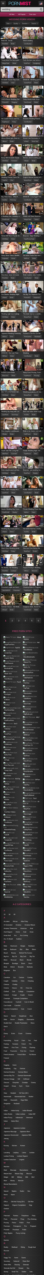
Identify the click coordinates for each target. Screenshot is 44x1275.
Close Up (29, 988)
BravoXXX (27, 819)
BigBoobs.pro (28, 714)
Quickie (6, 1240)
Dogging (14, 102)
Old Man (31, 1201)
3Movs (4, 141)
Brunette (21, 967)
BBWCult (27, 735)
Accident (6, 921)
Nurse (6, 1194)
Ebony (6, 1033)
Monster (34, 571)
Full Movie (32, 1054)
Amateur (18, 925)
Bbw (27, 949)
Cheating (31, 981)
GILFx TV (27, 667)
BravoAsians (8, 855)
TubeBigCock (28, 824)
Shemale (26, 1265)
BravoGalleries (28, 790)
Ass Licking (24, 935)
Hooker (31, 1096)
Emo (11, 336)
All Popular (21, 14)
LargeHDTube (8, 845)
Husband (37, 336)
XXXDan (5, 83)
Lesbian (13, 571)
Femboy (6, 1044)
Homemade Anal (20, 1096)
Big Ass (6, 956)
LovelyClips (8, 653)
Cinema (6, 988)
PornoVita (7, 715)
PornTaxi (26, 683)
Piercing (13, 200)
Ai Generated (8, 925)
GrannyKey (8, 876)
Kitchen (14, 1145)
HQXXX (26, 639)
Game (14, 1065)
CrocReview (8, 850)
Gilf (19, 1079)
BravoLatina (27, 693)
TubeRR (26, 845)
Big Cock (23, 956)
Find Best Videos (9, 812)
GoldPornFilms (9, 720)
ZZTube (6, 760)
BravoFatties (28, 740)
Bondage (15, 963)
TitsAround (27, 876)
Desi (35, 454)
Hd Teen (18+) (23, 1093)
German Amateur (9, 1072)
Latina (24, 1152)
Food (5, 1051)
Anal (12, 83)
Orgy (30, 1205)
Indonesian (19, 1117)
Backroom (13, 946)
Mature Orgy (19, 1173)
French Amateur (9, 1054)
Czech (30, 1009)
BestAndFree (8, 668)
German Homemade (24, 1075)
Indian (6, 1110)
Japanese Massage (10, 1131)
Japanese (7, 1128)
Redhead (14, 1247)
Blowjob (6, 963)
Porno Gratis (8, 861)
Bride (12, 44)
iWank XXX (8, 674)
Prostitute (16, 1229)
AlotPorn (27, 63)
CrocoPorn (7, 805)
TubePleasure (8, 663)
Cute (22, 1009)
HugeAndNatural (29, 795)
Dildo (5, 1019)
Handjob (13, 1093)
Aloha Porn (7, 755)
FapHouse (5, 122)
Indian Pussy (8, 1117)
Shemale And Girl (9, 1268)
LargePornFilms (9, 644)
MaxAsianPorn (28, 672)
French (32, 1051)
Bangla (23, 946)
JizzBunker (27, 44)
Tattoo (36, 219)
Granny (33, 1082)
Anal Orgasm (8, 932)
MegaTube (5, 63)
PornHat (5, 44)
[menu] (3, 3)
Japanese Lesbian (19, 1128)
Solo (31, 1272)
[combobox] (22, 9)
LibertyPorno (28, 829)
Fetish (24, 1044)
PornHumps (27, 855)
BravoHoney (28, 840)
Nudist (22, 1191)
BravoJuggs (27, 814)
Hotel (5, 1100)
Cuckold (14, 454)
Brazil (30, 963)
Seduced (16, 1261)
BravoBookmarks (29, 657)
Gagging (6, 1065)
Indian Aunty (15, 1110)
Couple (22, 995)
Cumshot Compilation (11, 1009)
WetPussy (27, 881)
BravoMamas (28, 650)
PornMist (20, 3)
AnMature (7, 817)
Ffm (30, 1044)
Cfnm (22, 981)
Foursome (13, 1051)
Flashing (32, 1047)
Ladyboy (16, 1152)
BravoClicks (27, 871)
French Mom (21, 1054)
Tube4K (6, 835)
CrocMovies (8, 822)
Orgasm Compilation (19, 1205)
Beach (6, 953)
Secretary (7, 1261)
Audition (19, 939)
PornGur (7, 705)
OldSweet (7, 749)
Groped (6, 1086)
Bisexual (13, 960)
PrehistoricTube (9, 739)
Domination (30, 1019)
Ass (15, 935)
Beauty (13, 953)
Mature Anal (8, 1173)
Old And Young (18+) (18, 1201)
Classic (14, 988)
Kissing (6, 1145)
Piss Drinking (32, 1219)
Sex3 (15, 723)
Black (21, 960)
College (20, 991)
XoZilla (4, 200)
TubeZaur (7, 729)
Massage (13, 1170)
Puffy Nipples (8, 1233)
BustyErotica (28, 750)
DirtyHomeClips (9, 710)
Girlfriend (26, 1079)
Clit (21, 988)
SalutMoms (27, 698)
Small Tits (15, 1272)
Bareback (31, 946)
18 (4, 914)
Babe (5, 946)
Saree (16, 1258)
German (22, 1068)
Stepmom (37, 297)
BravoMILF (27, 850)
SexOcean (27, 102)
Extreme (28, 1033)
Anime (18, 932)
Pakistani (7, 1215)
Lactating (7, 1152)
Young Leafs (8, 770)
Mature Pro (27, 662)
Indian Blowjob (27, 1110)
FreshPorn (7, 734)
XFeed (4, 610)
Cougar (14, 995)
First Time (15, 1047)
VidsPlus (26, 785)
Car (14, 977)
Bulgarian (7, 970)
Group (14, 1086)
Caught (6, 981)
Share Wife (7, 1265)
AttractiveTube (9, 866)
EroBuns (7, 699)
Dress (12, 532)
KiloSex (6, 799)
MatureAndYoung (9, 829)
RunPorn (27, 473)
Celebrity (14, 981)
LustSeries (7, 775)
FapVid (17, 648)
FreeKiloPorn (28, 835)
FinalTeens (7, 881)
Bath (5, 949)
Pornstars (17, 590)
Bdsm (34, 949)
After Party (24, 921)
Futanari (6, 1058)
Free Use (23, 1051)
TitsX (35, 798)
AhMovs (7, 794)
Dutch (6, 1026)
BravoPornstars (29, 730)
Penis (5, 1219)
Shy (28, 1268)
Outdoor (6, 1208)
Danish (13, 1016)
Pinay (22, 1219)
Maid (5, 1170)
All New (11, 14)
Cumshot (17, 1005)
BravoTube (27, 704)
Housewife (13, 1100)
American (23, 928)
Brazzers (5, 375)
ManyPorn (27, 809)
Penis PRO (27, 887)
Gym (20, 1086)
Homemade (7, 1096)
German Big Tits (9, 1075)
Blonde (29, 960)
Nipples (14, 1191)
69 (14, 914)
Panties (15, 1215)
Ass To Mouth (8, 939)
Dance (6, 1016)
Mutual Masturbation (10, 1184)
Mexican (29, 1173)
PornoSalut (27, 709)
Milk (26, 1177)
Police (14, 1222)
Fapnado (5, 258)
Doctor (12, 1019)
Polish (21, 1222)
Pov (12, 180)
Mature (33, 1170)
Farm (23, 1040)
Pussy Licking (20, 1233)
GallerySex (7, 871)
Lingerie (21, 1159)
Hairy (33, 512)
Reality (35, 473)
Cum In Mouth (29, 1002)
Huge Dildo (24, 1100)
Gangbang (36, 63)
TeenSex (26, 897)
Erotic (35, 551)
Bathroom (13, 949)
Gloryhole (16, 1082)
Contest (6, 995)
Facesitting (7, 1040)
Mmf (32, 1177)
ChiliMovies (8, 744)
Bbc (21, 949)
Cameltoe (7, 977)
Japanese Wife (26, 1135)
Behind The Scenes (25, 953)
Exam (20, 1033)
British (12, 967)
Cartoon (21, 977)
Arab (24, 932)
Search (41, 9)
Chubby (14, 984)
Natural (6, 1191)
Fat (29, 1040)
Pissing (36, 375)
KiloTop (17, 779)
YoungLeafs (8, 840)
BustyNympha (28, 771)
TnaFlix (4, 180)
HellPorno (27, 434)
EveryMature (28, 724)
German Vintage (9, 1079)
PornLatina (27, 336)
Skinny (6, 1272)
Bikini (5, 960)
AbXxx (4, 336)
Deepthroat (22, 1016)
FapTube (26, 688)
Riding (23, 1247)
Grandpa (25, 1082)
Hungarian (7, 1103)
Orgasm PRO (28, 866)
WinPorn (5, 454)
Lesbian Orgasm (22, 1156)
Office (6, 1201)
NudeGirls (27, 861)
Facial (14, 219)
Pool (28, 1222)
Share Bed (26, 1261)
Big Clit (14, 956)
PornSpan (7, 694)
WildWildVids (8, 897)
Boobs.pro (27, 766)
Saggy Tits (7, 1258)
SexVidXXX (6, 590)
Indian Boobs (8, 1114)
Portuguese (17, 1226)
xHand (26, 141)
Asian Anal (7, 935)
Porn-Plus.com (9, 765)
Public (24, 1229)
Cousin (30, 995)
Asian (13, 258)
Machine (6, 1166)
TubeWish (27, 776)
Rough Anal (32, 1247)
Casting (29, 977)
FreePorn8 (5, 219)
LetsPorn (5, 415)
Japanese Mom (25, 1131)
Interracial (29, 1117)
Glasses (6, 1082)
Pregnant (33, 1226)
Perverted (14, 1219)
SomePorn (27, 83)
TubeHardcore (28, 678)
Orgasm (6, 1205)
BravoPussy (28, 761)
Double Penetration (21, 1023)
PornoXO (5, 102)
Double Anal (8, 1023)
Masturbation (24, 1170)
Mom (5, 1180)
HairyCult (7, 892)
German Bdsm (23, 1072)
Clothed (6, 991)
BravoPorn (27, 180)
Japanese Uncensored (11, 1135)
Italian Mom (15, 1121)
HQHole (6, 784)
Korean (22, 1145)
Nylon (13, 1194)
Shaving (17, 1265)
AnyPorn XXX (8, 789)
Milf (13, 1177)
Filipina (6, 1047)
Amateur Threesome (10, 928)
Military (19, 1177)
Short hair (35, 141)
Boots (23, 963)
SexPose (27, 756)
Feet (35, 1040)
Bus (14, 970)
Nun (29, 1191)
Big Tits (32, 956)
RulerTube (7, 689)
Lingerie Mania (9, 658)
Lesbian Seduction (10, 1159)
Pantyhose (25, 1215)
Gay (15, 1068)
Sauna (23, 1258)
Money (12, 1180)
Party (14, 122)
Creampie (7, 998)
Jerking (6, 1138)
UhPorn (37, 779)
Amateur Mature (30, 925)
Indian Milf (32, 1114)
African (15, 921)
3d (9, 914)
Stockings (15, 415)
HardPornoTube (29, 239)
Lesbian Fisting (9, 1156)
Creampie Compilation (20, 998)
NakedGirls (27, 892)
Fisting (24, 1047)
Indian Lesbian (20, 1114)
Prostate (6, 1229)
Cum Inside (7, 1005)
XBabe (26, 161)
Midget (6, 1177)
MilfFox (26, 258)
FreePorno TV (28, 745)
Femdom (14, 161)
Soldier (24, 1272)
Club (13, 991)
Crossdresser (8, 1002)
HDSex (4, 356)
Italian (6, 1121)
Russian (6, 1250)
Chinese (6, 984)
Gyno (27, 1086)
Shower (21, 1268)
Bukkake (30, 967)
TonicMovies (8, 679)
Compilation (30, 991)
